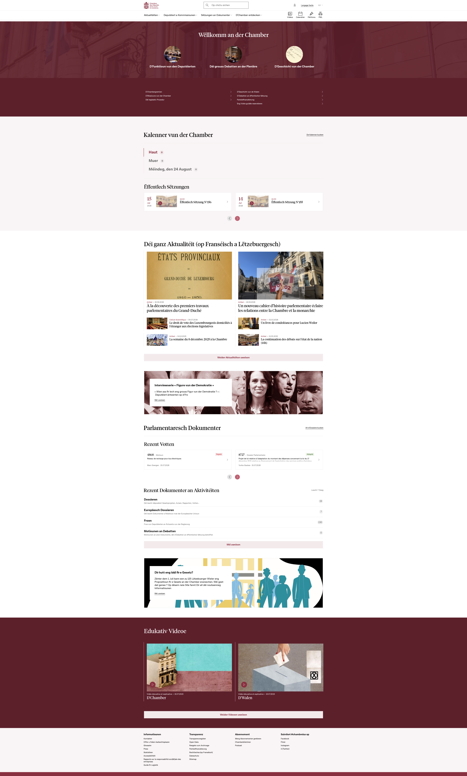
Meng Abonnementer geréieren (248, 738)
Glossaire (147, 745)
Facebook (285, 738)
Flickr (283, 742)
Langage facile (307, 5)
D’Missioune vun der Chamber (158, 96)
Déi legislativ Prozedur (155, 100)
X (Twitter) (285, 749)
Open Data (193, 742)
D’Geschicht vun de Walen (248, 92)
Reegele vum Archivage (199, 745)
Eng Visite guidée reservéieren (249, 103)
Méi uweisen (160, 400)
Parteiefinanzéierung (245, 100)
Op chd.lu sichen (221, 5)
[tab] (188, 152)
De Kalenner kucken (315, 135)
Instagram (285, 745)
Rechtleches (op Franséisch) (201, 752)
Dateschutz (194, 756)
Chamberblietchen (243, 742)
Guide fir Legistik (151, 765)
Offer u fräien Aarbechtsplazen (157, 742)
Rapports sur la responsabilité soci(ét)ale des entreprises (162, 760)
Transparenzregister (197, 738)
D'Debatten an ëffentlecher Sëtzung (252, 96)
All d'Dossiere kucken (314, 428)
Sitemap (192, 759)
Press (146, 749)
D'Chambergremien (154, 92)
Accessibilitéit (149, 756)
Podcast (238, 745)
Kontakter (148, 738)
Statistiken (148, 752)
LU (319, 5)
